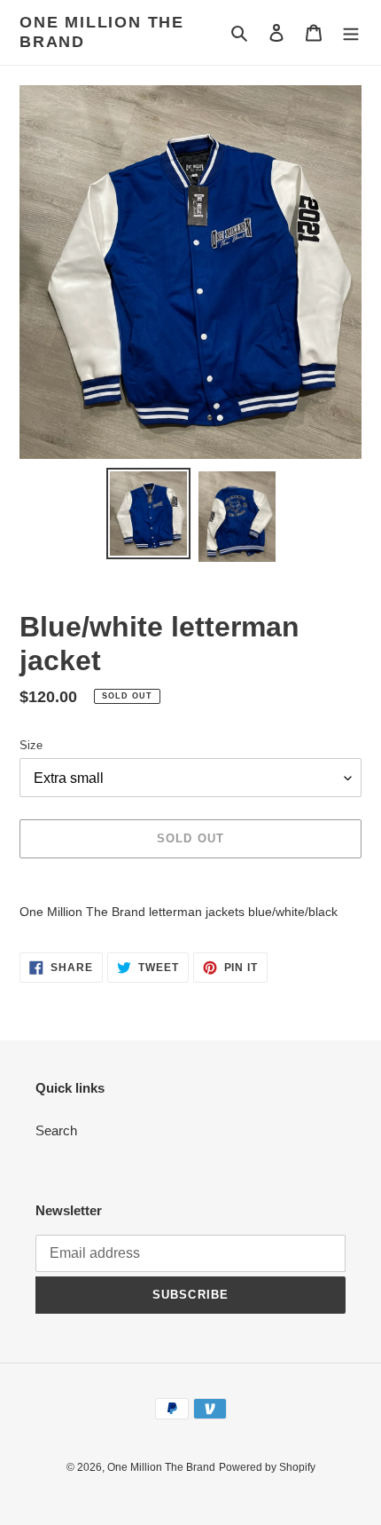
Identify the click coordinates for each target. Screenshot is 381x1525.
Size (31, 745)
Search (56, 1130)
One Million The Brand (101, 32)
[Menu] (350, 32)
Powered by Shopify (267, 1467)
